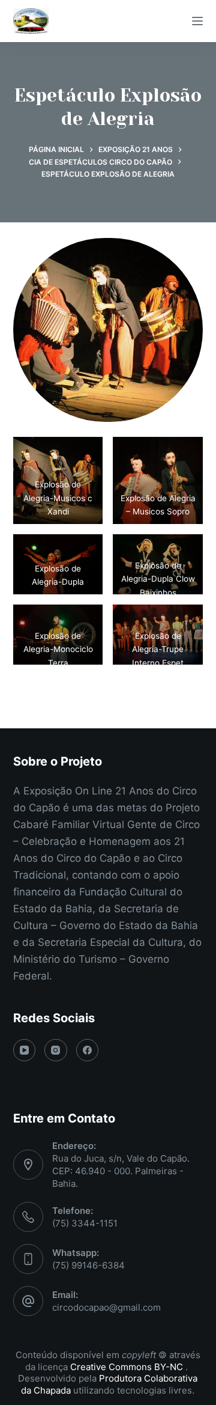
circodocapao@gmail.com (106, 1307)
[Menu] (197, 21)
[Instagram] (55, 1050)
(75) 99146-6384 (88, 1265)
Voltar (107, 700)
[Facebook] (87, 1050)
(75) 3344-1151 (85, 1223)
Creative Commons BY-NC (127, 1367)
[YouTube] (24, 1050)
